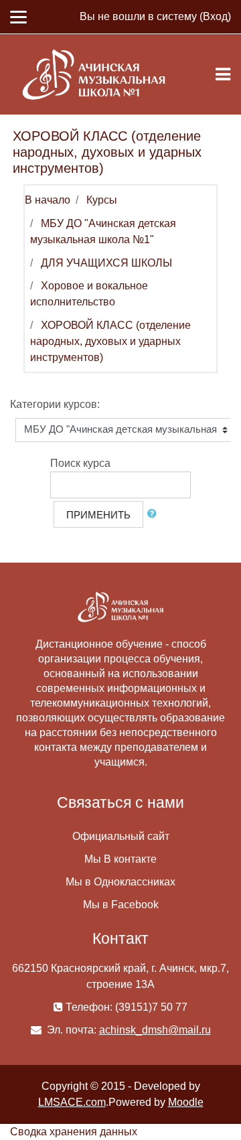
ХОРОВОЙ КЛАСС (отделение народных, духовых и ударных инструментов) (110, 341)
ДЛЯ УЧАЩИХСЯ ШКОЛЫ (106, 263)
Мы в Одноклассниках (120, 881)
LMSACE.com (72, 1102)
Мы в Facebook (121, 904)
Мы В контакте (120, 859)
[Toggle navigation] (223, 74)
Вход (215, 16)
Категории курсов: (55, 404)
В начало (47, 200)
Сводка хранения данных (73, 1131)
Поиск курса (80, 463)
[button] (154, 514)
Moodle (186, 1102)
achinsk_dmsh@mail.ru (155, 1030)
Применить (98, 515)
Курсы (101, 200)
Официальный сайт (120, 836)
